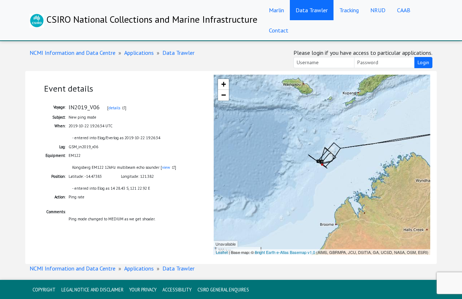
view (166, 167)
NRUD (377, 10)
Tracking (349, 10)
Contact (278, 30)
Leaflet (222, 252)
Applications (139, 52)
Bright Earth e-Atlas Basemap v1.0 (285, 252)
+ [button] (223, 84)
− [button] (223, 95)
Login (423, 62)
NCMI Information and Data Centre (73, 52)
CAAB (403, 10)
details (114, 107)
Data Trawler (312, 10)
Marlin (276, 10)
